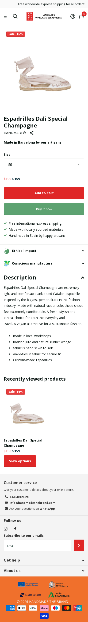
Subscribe (79, 545)
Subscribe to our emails (24, 535)
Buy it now (44, 209)
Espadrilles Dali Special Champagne (23, 442)
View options (20, 461)
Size (7, 154)
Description (20, 277)
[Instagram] (5, 528)
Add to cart (44, 193)
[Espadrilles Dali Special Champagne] (28, 411)
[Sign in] (72, 16)
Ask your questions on (32, 509)
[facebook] (15, 528)
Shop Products (6, 16)
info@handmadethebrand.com (32, 503)
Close (44, 560)
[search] (15, 16)
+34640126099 (19, 497)
